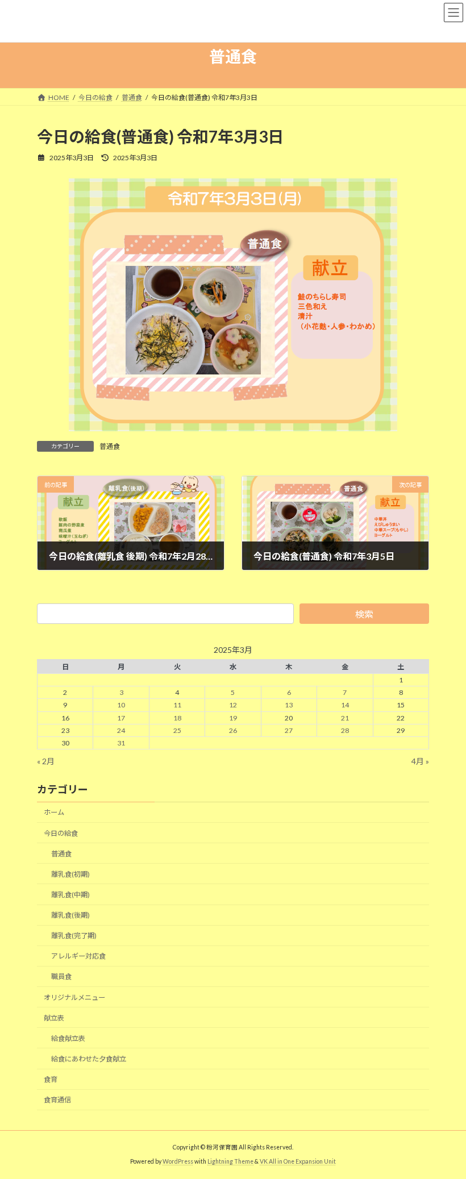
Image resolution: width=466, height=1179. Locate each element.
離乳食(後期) (70, 915)
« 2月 (46, 761)
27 (289, 730)
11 (177, 705)
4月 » (420, 761)
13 (289, 705)
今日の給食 (61, 833)
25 (177, 730)
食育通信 (57, 1100)
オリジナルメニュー (74, 997)
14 (345, 705)
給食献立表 (68, 1038)
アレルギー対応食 (78, 956)
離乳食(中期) (70, 894)
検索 (364, 614)
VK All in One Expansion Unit (298, 1161)
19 (233, 718)
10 (121, 705)
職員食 (61, 977)
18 (177, 718)
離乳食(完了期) (74, 936)
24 (121, 730)
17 (121, 718)
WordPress (178, 1161)
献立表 (54, 1018)
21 (345, 718)
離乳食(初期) (70, 874)
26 (233, 730)
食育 (50, 1079)
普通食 (109, 446)
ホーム (54, 813)
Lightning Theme (230, 1161)
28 (345, 730)
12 (233, 705)
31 (121, 743)
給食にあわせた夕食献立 (88, 1059)
